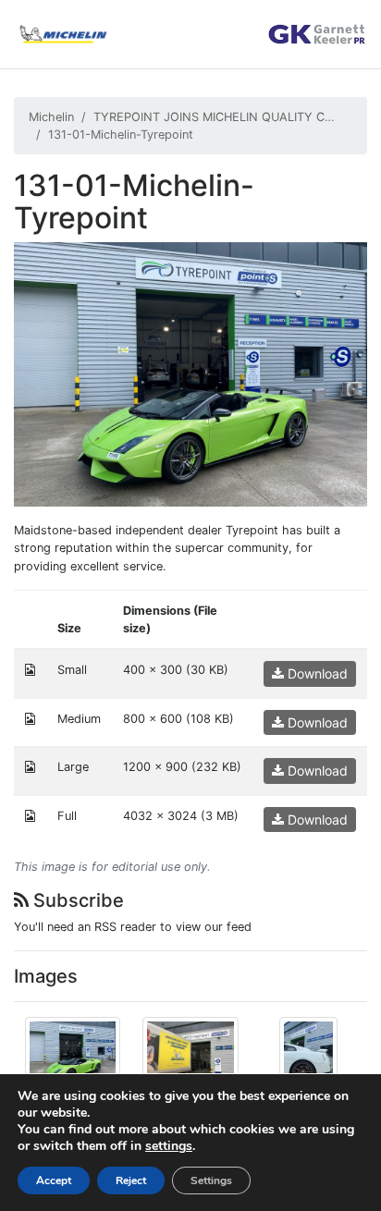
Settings (211, 1180)
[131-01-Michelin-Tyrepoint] (190, 373)
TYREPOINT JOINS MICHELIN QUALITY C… (214, 117)
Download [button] (316, 673)
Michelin (51, 117)
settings (168, 1146)
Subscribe (76, 900)
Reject (131, 1180)
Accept (53, 1180)
